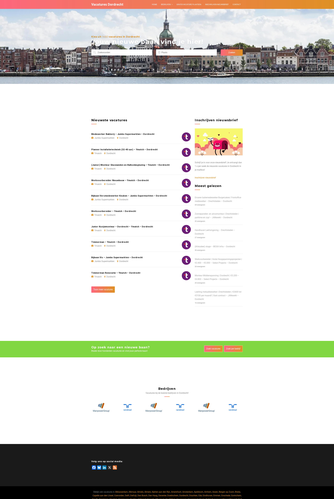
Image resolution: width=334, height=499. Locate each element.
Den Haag (152, 495)
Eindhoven (207, 495)
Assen (215, 492)
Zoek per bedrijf (233, 348)
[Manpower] (128, 407)
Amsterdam (187, 492)
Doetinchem (172, 495)
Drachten (193, 495)
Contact (237, 4)
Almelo (140, 492)
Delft (127, 495)
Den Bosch (142, 495)
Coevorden (119, 495)
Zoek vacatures (213, 348)
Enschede (225, 495)
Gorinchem (236, 495)
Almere (147, 492)
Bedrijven (166, 4)
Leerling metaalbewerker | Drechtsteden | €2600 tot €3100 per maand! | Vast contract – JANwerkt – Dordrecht (218, 295)
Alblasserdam (121, 492)
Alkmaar (132, 492)
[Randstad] (101, 407)
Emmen (216, 495)
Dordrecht (183, 495)
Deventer (162, 495)
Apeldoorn (198, 492)
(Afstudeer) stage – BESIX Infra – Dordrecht (215, 246)
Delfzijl (133, 495)
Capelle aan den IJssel (103, 495)
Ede (200, 495)
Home (154, 4)
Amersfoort (176, 492)
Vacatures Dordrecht (107, 4)
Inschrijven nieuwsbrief (217, 4)
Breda (237, 492)
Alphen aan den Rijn (161, 492)
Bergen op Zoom (226, 492)
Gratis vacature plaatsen (189, 4)
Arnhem (207, 492)
